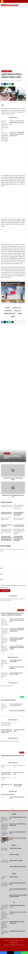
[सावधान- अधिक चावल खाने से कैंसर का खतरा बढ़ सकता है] (4, 884)
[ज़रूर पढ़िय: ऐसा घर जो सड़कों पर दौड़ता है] (19, 725)
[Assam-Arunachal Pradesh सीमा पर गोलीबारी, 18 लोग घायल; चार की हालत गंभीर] (5, 125)
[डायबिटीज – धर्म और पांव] (4, 878)
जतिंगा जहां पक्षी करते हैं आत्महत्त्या (8, 700)
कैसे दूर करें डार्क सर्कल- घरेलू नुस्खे (15, 848)
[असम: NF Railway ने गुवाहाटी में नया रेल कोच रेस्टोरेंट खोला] (19, 520)
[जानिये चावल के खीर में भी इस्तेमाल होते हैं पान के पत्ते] (5, 799)
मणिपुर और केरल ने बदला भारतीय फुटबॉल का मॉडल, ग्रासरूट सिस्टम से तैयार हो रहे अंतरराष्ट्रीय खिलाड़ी (17, 639)
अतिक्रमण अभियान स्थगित (10, 313)
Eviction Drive (17, 307)
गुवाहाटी (20, 313)
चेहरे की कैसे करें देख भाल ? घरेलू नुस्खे (16, 860)
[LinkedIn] (7, 84)
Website (2, 579)
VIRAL (10, 71)
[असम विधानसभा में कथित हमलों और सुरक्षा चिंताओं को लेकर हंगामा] (6, 508)
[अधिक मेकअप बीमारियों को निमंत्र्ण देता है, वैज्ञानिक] (19, 780)
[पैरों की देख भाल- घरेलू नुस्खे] (4, 856)
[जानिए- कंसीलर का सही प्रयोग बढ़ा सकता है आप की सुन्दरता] (6, 768)
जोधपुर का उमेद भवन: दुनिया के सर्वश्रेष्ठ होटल (17, 710)
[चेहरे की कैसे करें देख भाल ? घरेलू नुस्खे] (6, 780)
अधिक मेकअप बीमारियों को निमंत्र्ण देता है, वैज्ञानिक (18, 866)
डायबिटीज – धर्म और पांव (14, 876)
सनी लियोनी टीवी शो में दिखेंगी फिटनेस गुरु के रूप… (18, 931)
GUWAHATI (4, 71)
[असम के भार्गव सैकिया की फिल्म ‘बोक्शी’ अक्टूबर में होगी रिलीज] (5, 662)
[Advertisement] (14, 23)
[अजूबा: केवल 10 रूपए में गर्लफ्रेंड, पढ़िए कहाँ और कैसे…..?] (4, 833)
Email (1, 573)
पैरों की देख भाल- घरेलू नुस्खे (14, 854)
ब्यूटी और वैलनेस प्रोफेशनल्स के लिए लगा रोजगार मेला (12, 755)
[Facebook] (2, 84)
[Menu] (26, 5)
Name (1, 568)
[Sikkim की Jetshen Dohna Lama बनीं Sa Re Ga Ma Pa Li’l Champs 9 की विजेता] (4, 915)
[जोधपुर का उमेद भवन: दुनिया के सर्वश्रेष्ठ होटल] (5, 712)
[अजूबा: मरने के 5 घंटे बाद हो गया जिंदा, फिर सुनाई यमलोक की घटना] (4, 840)
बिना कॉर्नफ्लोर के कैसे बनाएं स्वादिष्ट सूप (7, 794)
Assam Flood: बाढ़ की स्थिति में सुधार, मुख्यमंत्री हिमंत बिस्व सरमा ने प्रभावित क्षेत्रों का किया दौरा (12, 457)
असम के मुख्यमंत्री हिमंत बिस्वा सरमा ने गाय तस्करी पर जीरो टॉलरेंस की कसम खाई (19, 514)
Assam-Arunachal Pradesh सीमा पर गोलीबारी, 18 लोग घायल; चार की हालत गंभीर (17, 122)
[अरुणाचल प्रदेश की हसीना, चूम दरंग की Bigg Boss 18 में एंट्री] (5, 675)
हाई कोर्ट (13, 316)
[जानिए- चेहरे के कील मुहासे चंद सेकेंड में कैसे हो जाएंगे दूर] (4, 890)
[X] (5, 84)
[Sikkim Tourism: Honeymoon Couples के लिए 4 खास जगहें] (5, 706)
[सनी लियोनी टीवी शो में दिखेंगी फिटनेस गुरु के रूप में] (4, 933)
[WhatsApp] (10, 84)
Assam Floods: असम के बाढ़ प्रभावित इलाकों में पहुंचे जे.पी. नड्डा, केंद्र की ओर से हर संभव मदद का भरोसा (17, 134)
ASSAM (8, 307)
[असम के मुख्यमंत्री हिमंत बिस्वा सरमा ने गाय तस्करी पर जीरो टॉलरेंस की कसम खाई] (19, 508)
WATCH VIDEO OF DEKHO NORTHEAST (13, 281)
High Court (18, 310)
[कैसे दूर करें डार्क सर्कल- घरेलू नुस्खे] (19, 768)
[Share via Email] (13, 84)
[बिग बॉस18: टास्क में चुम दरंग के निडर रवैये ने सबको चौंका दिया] (5, 668)
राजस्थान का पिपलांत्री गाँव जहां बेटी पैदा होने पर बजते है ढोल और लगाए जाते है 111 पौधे (6, 731)
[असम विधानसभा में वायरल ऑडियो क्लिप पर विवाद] (6, 520)
